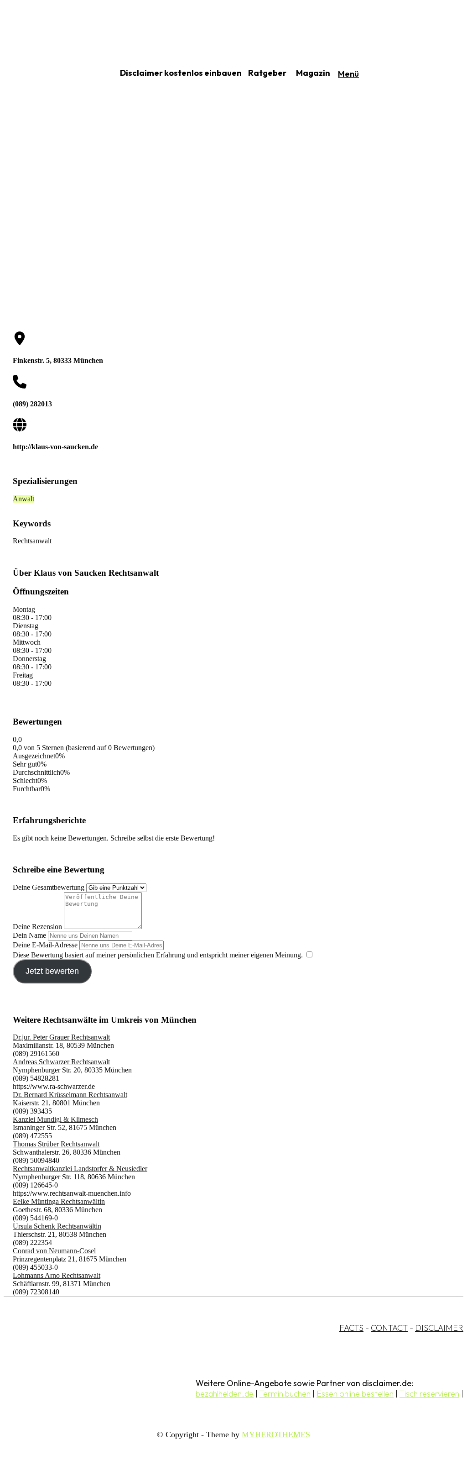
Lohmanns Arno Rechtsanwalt (56, 1275)
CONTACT (389, 1328)
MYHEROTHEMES (276, 1434)
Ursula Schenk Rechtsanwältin (57, 1226)
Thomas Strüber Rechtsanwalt (56, 1144)
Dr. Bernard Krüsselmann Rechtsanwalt (70, 1094)
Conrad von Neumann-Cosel (54, 1251)
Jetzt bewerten (52, 971)
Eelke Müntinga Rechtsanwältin (59, 1201)
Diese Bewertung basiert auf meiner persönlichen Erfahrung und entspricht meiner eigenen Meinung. (158, 955)
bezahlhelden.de (225, 1393)
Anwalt (23, 499)
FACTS (351, 1328)
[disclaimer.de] (49, 73)
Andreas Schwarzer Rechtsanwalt (61, 1062)
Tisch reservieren (429, 1393)
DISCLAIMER (439, 1328)
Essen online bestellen (355, 1393)
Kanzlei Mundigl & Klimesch (55, 1119)
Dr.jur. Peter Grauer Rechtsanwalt (61, 1037)
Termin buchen (285, 1393)
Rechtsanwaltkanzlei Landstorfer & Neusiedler (80, 1168)
